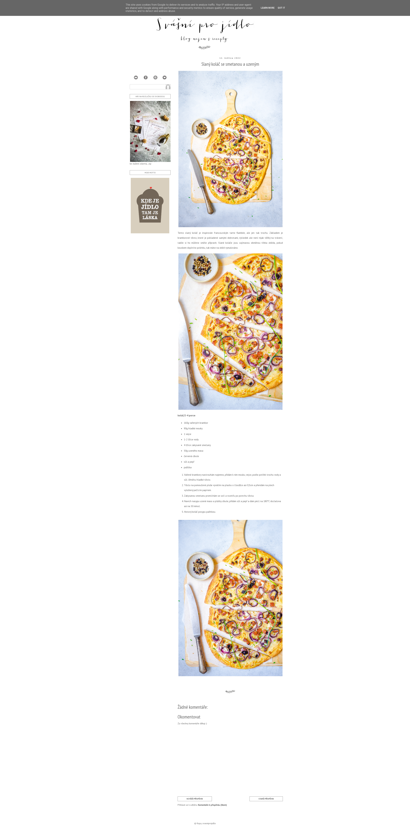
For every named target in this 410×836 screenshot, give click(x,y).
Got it (281, 8)
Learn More (268, 8)
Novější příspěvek (195, 799)
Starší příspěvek (266, 799)
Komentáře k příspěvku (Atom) (212, 804)
